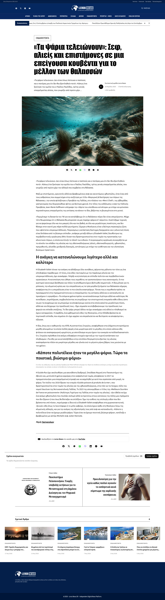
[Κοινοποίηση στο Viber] (84, 170)
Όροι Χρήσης (148, 1)
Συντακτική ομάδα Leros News (115, 83)
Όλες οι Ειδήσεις (120, 16)
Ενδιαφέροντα (92, 16)
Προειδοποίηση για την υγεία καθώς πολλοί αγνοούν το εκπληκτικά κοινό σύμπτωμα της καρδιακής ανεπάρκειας (101, 486)
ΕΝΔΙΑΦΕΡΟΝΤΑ (42, 38)
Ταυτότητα (135, 1)
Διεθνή (81, 16)
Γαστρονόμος (48, 422)
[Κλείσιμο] (149, 23)
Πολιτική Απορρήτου (157, 1)
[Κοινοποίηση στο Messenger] (76, 170)
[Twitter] (21, 8)
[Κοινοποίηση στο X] (71, 170)
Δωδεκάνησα (52, 16)
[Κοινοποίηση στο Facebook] (67, 170)
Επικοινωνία (141, 1)
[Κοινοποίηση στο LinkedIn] (89, 170)
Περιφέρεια (64, 16)
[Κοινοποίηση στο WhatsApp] (80, 170)
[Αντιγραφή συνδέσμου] (93, 170)
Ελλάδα (73, 16)
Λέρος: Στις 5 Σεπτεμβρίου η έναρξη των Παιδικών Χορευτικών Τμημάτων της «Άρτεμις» (44, 23)
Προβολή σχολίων (133, 456)
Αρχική (27, 16)
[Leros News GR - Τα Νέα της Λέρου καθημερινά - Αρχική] (82, 8)
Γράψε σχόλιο (152, 456)
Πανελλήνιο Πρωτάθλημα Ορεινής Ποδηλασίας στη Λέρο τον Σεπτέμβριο (103, 23)
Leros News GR (73, 596)
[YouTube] (29, 8)
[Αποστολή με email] (98, 170)
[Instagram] (25, 8)
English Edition (134, 16)
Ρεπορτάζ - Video (106, 16)
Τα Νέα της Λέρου (39, 16)
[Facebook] (16, 8)
